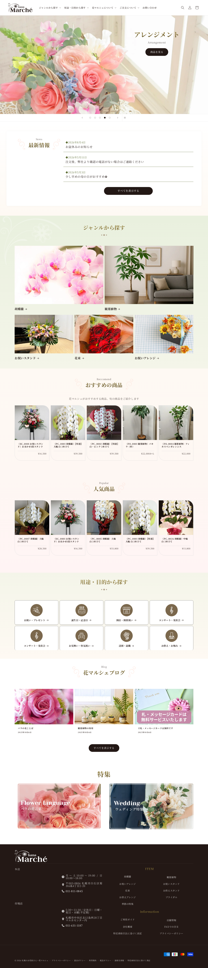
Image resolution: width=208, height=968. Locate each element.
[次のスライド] (117, 117)
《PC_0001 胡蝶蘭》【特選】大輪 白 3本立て (68, 445)
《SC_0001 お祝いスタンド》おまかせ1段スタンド (30, 445)
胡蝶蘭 (19, 309)
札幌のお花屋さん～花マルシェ (35, 960)
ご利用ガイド (127, 919)
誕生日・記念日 (79, 620)
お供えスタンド (171, 890)
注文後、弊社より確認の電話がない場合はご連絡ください (104, 162)
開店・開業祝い (124, 620)
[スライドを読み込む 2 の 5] (95, 117)
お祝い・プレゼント (34, 620)
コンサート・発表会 (169, 620)
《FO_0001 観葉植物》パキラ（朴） (140, 445)
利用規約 (93, 960)
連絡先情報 (119, 960)
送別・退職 (125, 645)
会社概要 (127, 926)
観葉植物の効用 (85, 728)
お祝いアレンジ (145, 358)
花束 (78, 358)
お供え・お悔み (169, 645)
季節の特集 (128, 903)
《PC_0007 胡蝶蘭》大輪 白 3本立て (31, 540)
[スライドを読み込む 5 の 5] (109, 117)
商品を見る (51, 95)
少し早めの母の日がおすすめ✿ (86, 176)
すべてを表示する (128, 191)
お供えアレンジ (127, 897)
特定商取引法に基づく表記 (127, 933)
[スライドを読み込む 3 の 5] (100, 117)
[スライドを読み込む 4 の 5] (104, 117)
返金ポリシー (79, 960)
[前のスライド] (82, 117)
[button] (49, 7)
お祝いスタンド (25, 358)
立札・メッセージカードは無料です (155, 728)
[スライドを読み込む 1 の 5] (90, 117)
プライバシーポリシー (171, 933)
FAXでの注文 (171, 926)
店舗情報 (171, 920)
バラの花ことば (25, 728)
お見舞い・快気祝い (79, 645)
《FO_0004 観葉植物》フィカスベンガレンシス (176, 445)
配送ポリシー (105, 960)
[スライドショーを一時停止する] (125, 117)
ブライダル (171, 897)
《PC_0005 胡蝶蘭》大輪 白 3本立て (103, 540)
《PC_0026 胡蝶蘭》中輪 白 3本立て (175, 540)
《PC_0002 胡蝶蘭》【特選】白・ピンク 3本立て (104, 445)
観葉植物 (111, 309)
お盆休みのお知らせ (78, 147)
